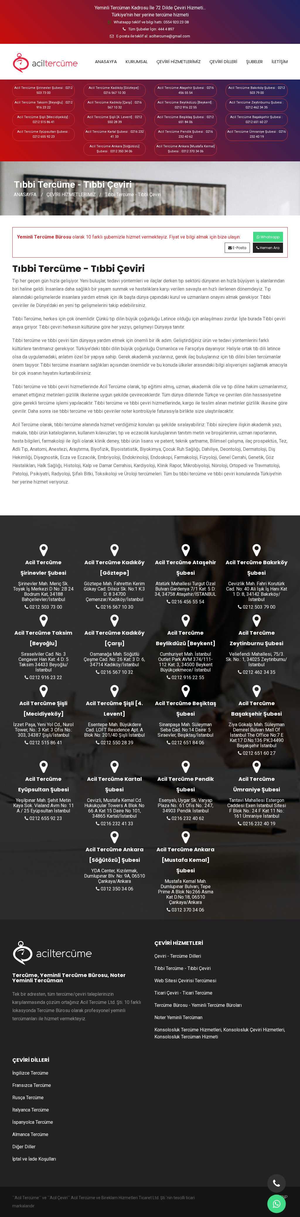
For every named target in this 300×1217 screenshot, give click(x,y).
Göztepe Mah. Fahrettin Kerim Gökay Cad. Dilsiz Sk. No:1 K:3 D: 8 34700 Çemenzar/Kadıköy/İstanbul (114, 591)
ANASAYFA (106, 61)
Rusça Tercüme (28, 1097)
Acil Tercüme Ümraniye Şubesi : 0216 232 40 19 (256, 134)
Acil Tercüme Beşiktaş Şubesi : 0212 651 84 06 (185, 119)
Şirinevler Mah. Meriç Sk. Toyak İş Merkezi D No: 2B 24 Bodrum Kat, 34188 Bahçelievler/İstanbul (43, 591)
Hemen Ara (269, 247)
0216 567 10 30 (116, 607)
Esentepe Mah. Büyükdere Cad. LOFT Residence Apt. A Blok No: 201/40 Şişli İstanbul (114, 730)
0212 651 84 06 (187, 742)
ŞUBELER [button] (254, 61)
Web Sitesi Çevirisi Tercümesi (185, 980)
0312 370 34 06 (187, 910)
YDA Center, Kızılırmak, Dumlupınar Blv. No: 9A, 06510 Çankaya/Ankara (114, 876)
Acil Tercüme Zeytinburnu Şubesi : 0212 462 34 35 (256, 105)
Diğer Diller (23, 1146)
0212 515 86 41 (45, 742)
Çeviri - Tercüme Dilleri (177, 956)
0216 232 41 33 (116, 823)
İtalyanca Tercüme (30, 1110)
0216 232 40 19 (258, 823)
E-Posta (239, 247)
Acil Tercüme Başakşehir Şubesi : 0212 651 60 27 (256, 119)
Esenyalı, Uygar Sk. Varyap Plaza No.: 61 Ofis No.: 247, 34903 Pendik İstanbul (185, 806)
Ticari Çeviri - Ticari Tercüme (183, 993)
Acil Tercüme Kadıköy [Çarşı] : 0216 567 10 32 (115, 105)
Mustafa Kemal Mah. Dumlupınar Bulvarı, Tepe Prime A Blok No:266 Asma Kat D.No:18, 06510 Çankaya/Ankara (185, 892)
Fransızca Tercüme (31, 1085)
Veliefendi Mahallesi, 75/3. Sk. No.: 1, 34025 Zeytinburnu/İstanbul (256, 659)
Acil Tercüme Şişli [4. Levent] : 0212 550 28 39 (114, 119)
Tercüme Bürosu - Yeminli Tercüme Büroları (198, 1005)
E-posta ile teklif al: (152, 36)
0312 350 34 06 (116, 889)
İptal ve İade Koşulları (34, 1159)
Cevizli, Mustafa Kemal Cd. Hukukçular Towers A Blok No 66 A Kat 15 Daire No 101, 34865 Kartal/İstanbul (114, 808)
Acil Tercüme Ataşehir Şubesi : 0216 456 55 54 (186, 90)
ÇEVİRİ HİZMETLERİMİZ (178, 61)
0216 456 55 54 (187, 602)
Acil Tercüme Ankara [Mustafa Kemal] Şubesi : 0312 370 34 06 (185, 148)
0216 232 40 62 (187, 818)
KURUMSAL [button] (137, 61)
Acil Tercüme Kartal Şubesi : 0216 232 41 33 (115, 134)
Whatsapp (269, 236)
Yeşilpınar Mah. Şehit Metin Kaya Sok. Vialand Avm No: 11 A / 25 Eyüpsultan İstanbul (43, 806)
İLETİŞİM (280, 61)
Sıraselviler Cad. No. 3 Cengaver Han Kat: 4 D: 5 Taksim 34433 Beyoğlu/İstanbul (43, 662)
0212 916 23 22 (45, 677)
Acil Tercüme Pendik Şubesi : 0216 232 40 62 (185, 134)
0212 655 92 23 (45, 818)
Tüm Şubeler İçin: (150, 29)
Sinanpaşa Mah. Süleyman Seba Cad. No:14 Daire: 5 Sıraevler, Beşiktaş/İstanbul (185, 730)
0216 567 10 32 (116, 672)
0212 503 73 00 (45, 607)
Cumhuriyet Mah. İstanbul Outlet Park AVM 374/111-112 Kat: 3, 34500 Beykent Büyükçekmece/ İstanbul (185, 662)
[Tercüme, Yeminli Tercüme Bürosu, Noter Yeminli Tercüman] (43, 62)
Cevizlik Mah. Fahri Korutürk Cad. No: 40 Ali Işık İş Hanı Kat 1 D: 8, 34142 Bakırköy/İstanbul (256, 591)
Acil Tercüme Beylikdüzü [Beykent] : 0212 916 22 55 (185, 105)
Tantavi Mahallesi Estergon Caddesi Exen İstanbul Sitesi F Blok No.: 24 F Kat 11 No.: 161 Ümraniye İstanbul (256, 808)
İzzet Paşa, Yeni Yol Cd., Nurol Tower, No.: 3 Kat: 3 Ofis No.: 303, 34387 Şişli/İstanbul (43, 730)
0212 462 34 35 (258, 672)
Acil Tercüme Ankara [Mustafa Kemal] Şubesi (185, 860)
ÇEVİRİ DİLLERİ (223, 61)
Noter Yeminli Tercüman (178, 1017)
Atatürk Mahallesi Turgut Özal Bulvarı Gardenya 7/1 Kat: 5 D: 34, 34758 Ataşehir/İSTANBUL (185, 589)
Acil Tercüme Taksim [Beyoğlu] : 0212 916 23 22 (43, 105)
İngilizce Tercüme (30, 1073)
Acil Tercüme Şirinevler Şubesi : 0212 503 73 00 (43, 90)
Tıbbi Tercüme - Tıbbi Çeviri (133, 194)
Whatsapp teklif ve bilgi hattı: (151, 22)
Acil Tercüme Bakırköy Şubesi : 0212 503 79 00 (257, 90)
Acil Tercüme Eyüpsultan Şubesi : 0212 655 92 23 (43, 134)
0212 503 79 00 (258, 607)
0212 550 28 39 (116, 742)
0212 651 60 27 (258, 753)
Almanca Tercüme (30, 1134)
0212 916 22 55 (187, 677)
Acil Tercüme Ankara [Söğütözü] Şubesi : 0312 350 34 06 (114, 148)
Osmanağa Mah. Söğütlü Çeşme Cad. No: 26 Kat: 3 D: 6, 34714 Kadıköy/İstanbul (114, 659)
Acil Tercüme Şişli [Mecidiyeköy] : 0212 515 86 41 (43, 119)
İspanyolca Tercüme (32, 1122)
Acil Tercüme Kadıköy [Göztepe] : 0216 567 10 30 (114, 90)
